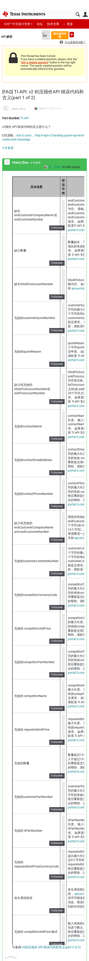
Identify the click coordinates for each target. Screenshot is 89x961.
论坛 (40, 24)
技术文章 (53, 24)
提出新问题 (72, 34)
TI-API (25, 118)
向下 (15, 958)
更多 (70, 24)
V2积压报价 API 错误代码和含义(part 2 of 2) (51, 947)
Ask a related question (34, 62)
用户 (85, 14)
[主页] (23, 14)
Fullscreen (57, 227)
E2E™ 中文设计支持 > (18, 24)
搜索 (77, 14)
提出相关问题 (59, 35)
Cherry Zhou (18, 108)
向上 (6, 958)
